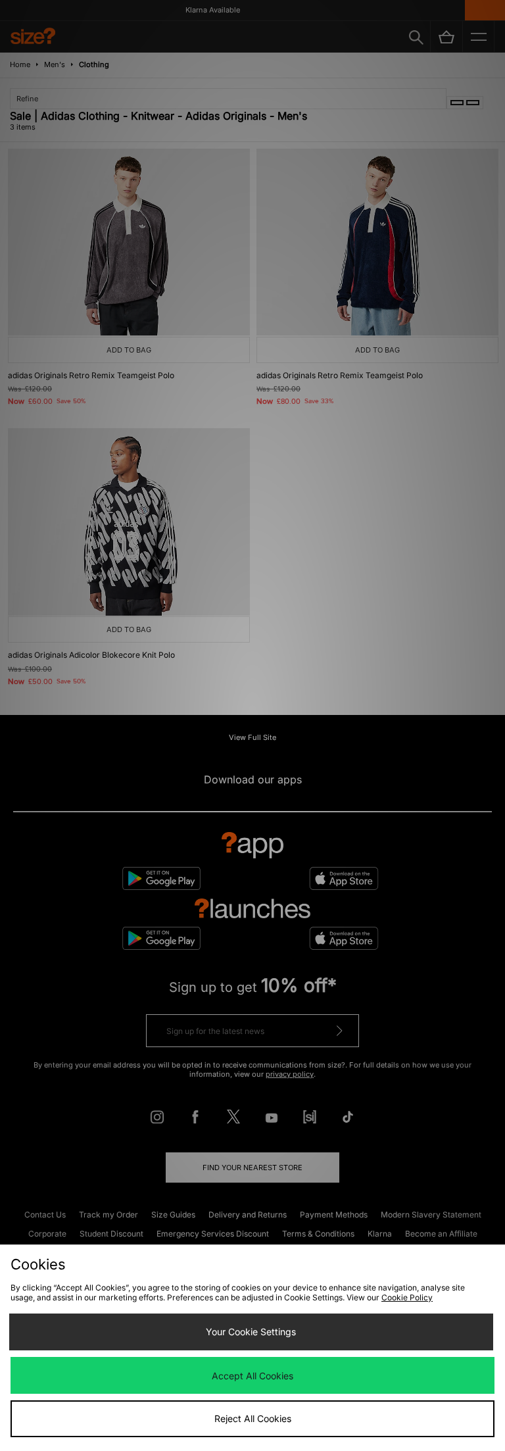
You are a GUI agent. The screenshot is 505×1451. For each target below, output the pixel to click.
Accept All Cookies (252, 1375)
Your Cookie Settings (251, 1331)
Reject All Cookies (252, 1418)
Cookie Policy (407, 1297)
